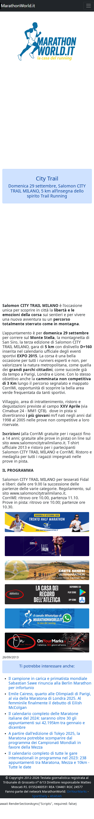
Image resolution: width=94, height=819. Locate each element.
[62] (47, 546)
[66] (47, 522)
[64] (47, 594)
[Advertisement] (47, 118)
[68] (47, 642)
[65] (47, 618)
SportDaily (39, 796)
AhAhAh (56, 796)
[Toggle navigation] (88, 6)
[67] (47, 570)
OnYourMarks (77, 791)
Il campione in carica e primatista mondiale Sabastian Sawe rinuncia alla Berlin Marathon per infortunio (50, 683)
